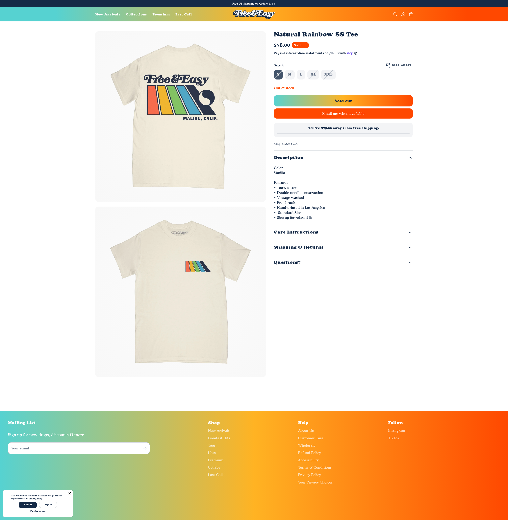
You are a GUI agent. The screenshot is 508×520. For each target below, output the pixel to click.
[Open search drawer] (395, 14)
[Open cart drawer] (411, 14)
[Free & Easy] (254, 14)
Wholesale (307, 445)
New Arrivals (219, 430)
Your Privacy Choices (315, 482)
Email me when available (343, 113)
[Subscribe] (144, 448)
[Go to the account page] (403, 14)
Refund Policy (309, 453)
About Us (306, 430)
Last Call (215, 475)
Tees (212, 445)
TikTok (393, 438)
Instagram (396, 430)
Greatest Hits (219, 438)
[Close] (70, 493)
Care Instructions (296, 232)
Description (288, 158)
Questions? (287, 262)
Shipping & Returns (298, 247)
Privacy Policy (309, 475)
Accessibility (308, 460)
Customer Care (310, 438)
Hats (212, 453)
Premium (215, 460)
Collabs (214, 467)
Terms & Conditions (315, 467)
